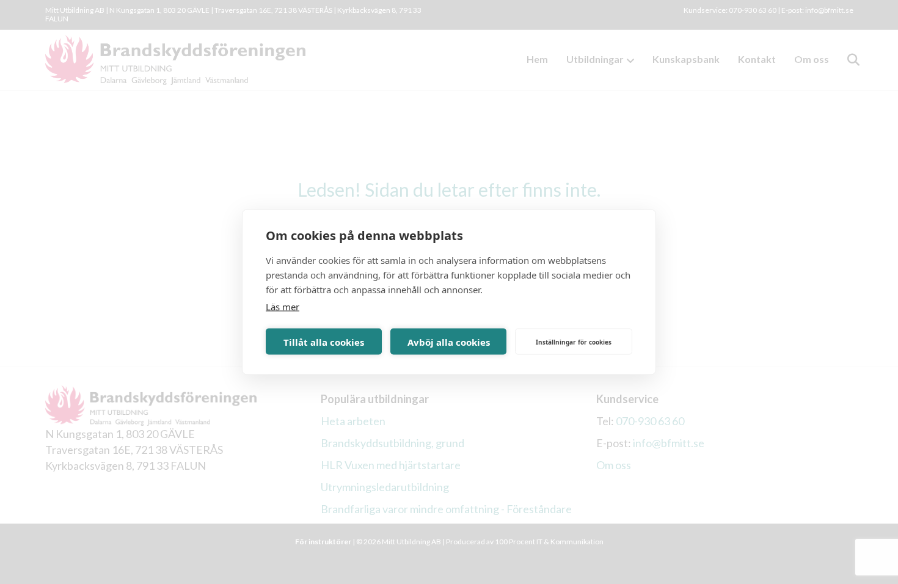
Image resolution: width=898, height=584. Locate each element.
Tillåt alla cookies (323, 341)
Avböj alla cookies (448, 341)
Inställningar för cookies (573, 341)
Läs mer (282, 307)
